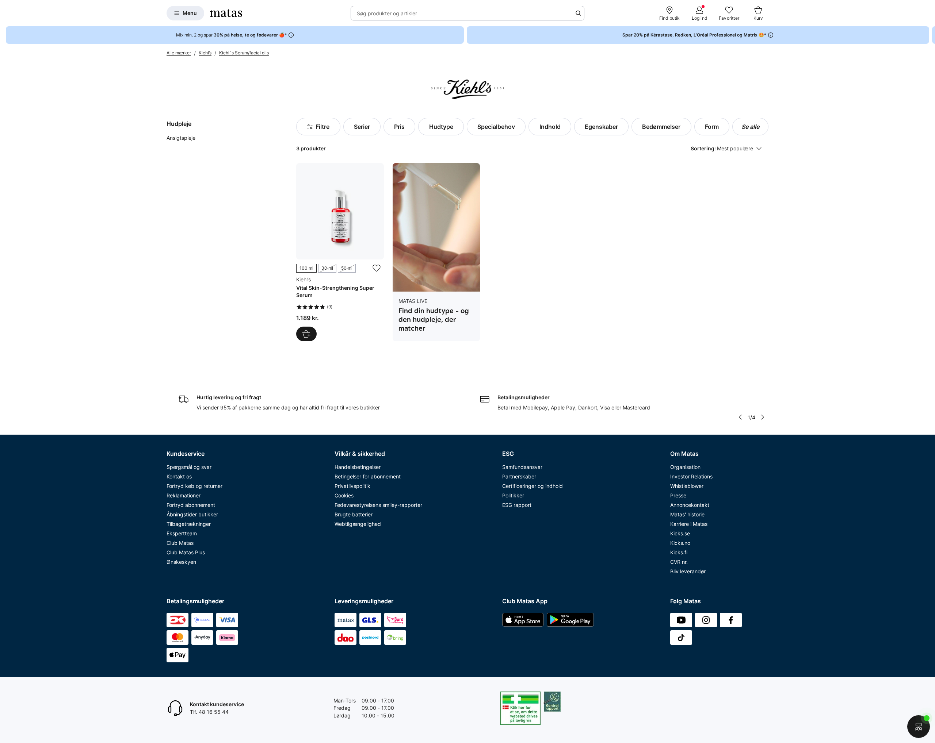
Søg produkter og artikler (387, 13)
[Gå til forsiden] (226, 13)
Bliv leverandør (688, 571)
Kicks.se (680, 533)
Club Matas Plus (186, 552)
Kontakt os (179, 476)
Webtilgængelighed (358, 524)
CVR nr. (679, 562)
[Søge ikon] (578, 13)
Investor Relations (691, 476)
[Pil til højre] (929, 35)
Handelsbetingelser (358, 467)
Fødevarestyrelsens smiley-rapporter (378, 505)
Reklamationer (184, 495)
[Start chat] (918, 726)
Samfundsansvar (522, 467)
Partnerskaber (519, 476)
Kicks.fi (678, 552)
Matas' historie (687, 514)
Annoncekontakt (689, 505)
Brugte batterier (354, 514)
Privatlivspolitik (352, 486)
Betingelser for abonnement (368, 476)
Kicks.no (680, 543)
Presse (678, 495)
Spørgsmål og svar (189, 467)
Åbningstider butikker (192, 514)
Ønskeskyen (181, 562)
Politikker (513, 495)
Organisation (685, 467)
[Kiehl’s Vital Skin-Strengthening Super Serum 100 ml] (339, 252)
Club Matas (180, 543)
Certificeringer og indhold (532, 486)
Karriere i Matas (688, 524)
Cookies (344, 495)
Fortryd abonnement (191, 505)
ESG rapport (516, 505)
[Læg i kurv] (306, 334)
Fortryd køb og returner (194, 486)
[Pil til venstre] (740, 417)
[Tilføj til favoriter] (376, 268)
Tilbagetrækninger (189, 524)
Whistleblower (686, 486)
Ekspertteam (182, 533)
